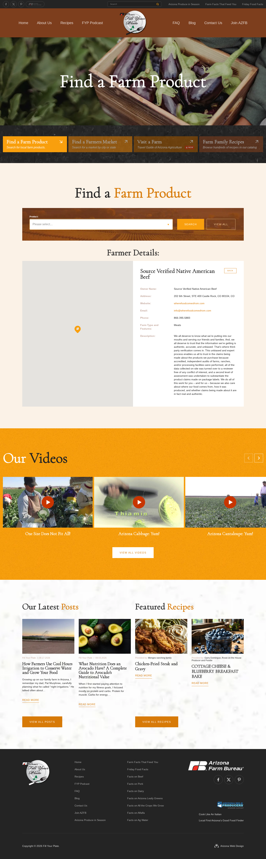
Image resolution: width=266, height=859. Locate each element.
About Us (44, 23)
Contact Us (213, 23)
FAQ (176, 23)
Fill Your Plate (51, 846)
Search (190, 224)
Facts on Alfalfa (136, 812)
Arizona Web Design (232, 846)
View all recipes (156, 721)
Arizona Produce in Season (184, 4)
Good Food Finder (233, 820)
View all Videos (133, 552)
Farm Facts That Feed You (220, 4)
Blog (192, 23)
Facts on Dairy (135, 791)
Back (230, 271)
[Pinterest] (21, 4)
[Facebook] (6, 4)
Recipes (66, 23)
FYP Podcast (92, 23)
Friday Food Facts (252, 4)
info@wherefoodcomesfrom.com (192, 310)
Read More (30, 699)
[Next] (258, 458)
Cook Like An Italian (210, 814)
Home (23, 23)
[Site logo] (36, 791)
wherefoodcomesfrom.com (189, 303)
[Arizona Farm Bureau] (35, 4)
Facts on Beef (135, 776)
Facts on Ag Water (137, 820)
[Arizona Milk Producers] (230, 805)
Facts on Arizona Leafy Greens (145, 798)
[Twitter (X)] (13, 4)
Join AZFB (239, 23)
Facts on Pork (135, 783)
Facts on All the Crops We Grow (145, 805)
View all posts (42, 721)
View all (221, 224)
